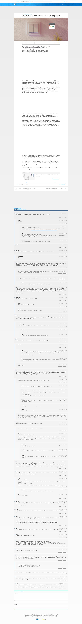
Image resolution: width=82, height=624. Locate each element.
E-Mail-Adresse (16, 604)
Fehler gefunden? (63, 184)
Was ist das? (55, 182)
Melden (60, 217)
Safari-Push (55, 616)
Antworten (64, 217)
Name (15, 600)
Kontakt (67, 1)
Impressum (45, 616)
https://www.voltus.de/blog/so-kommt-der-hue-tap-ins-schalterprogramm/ (44, 229)
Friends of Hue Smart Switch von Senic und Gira (33, 46)
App (65, 1)
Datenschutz (50, 616)
